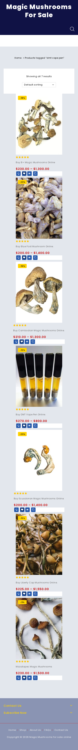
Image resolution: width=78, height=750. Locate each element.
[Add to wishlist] (24, 173)
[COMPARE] (35, 173)
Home (18, 57)
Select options (18, 173)
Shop (23, 730)
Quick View (29, 173)
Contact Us (61, 730)
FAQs (47, 730)
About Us (35, 730)
